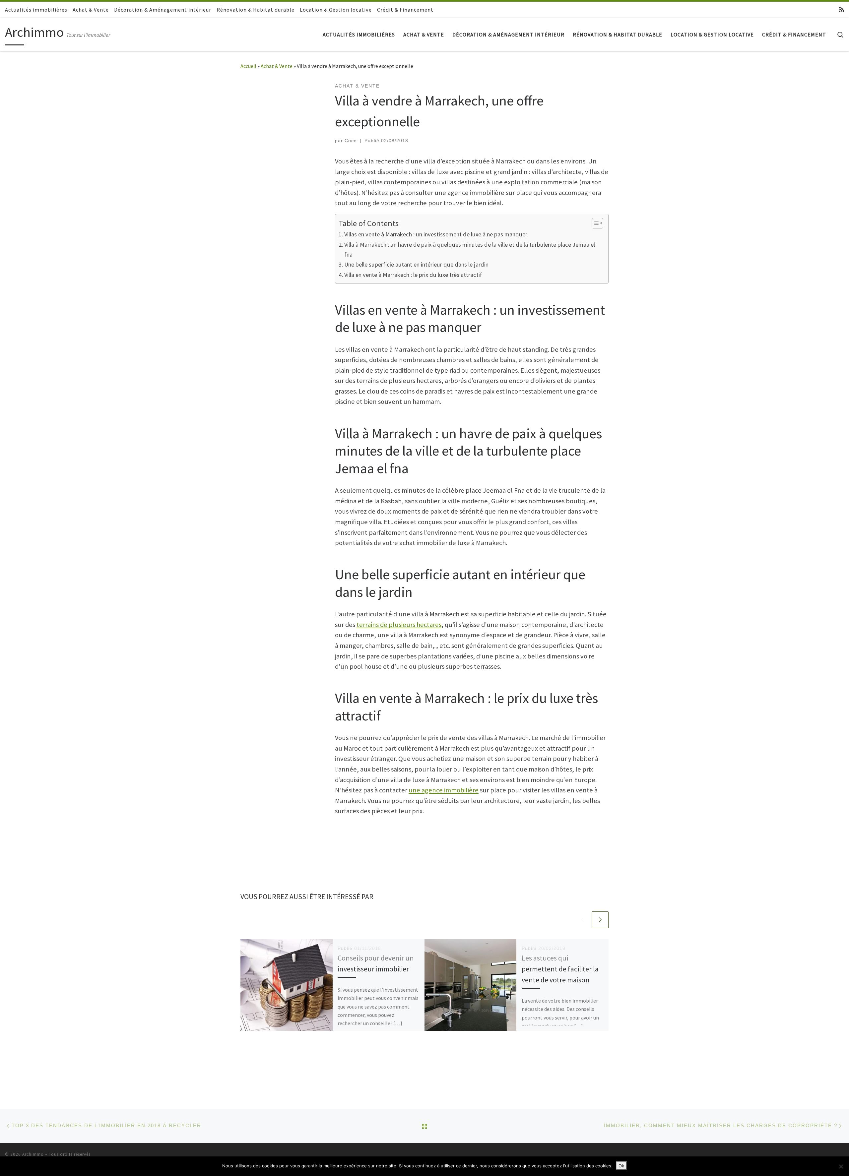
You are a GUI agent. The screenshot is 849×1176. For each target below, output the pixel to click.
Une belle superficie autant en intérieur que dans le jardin (416, 264)
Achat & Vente (277, 66)
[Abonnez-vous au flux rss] (841, 9)
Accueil (248, 66)
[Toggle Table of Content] (594, 223)
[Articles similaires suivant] (600, 919)
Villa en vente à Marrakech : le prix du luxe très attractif (413, 275)
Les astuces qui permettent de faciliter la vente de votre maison (560, 968)
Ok (621, 1165)
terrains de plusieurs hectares (399, 624)
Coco (351, 140)
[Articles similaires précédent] (582, 919)
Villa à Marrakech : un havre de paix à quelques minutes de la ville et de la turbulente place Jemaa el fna (469, 249)
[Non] (840, 1166)
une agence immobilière (444, 790)
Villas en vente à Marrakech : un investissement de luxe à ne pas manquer (435, 234)
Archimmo (33, 1154)
